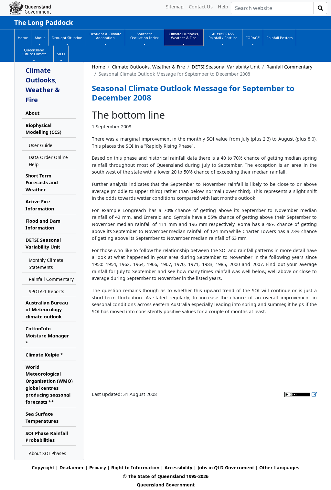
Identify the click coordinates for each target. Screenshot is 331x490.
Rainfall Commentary (289, 67)
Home (98, 67)
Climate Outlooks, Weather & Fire (148, 67)
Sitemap (175, 7)
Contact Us (201, 7)
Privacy (97, 467)
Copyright (43, 467)
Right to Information (135, 467)
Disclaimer (71, 467)
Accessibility (178, 467)
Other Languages (279, 467)
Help (223, 7)
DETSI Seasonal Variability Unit (226, 67)
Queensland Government (166, 485)
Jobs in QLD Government (226, 467)
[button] (39, 37)
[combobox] (272, 8)
